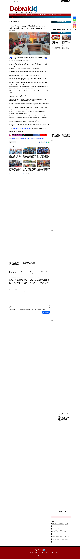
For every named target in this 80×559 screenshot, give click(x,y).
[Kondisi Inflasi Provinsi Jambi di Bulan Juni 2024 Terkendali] (29, 217)
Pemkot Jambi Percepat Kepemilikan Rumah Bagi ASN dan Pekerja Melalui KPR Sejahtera (18, 280)
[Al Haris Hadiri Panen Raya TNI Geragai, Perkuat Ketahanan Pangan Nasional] (66, 89)
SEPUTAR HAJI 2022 (64, 536)
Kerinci (65, 17)
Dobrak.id (11, 57)
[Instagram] (74, 25)
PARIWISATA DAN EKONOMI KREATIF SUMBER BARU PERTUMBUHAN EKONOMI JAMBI (63, 419)
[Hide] (75, 29)
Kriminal (33, 14)
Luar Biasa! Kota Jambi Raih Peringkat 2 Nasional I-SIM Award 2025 (38, 277)
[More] (74, 27)
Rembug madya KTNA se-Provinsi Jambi (22, 128)
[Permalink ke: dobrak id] (10, 30)
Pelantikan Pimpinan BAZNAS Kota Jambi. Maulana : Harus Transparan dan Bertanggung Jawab (39, 272)
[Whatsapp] (74, 20)
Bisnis (67, 523)
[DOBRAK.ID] (23, 8)
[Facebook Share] (39, 142)
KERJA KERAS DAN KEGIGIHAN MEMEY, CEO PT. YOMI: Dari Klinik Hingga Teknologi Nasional (64, 413)
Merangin (42, 17)
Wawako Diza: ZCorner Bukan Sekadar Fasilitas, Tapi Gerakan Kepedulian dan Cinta (18, 272)
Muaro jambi (23, 17)
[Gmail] (74, 22)
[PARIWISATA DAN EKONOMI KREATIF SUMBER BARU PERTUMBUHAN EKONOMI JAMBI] (54, 418)
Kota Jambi (17, 17)
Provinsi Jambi (30, 138)
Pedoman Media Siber (46, 552)
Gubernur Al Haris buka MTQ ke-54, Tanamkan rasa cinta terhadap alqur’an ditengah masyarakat (39, 283)
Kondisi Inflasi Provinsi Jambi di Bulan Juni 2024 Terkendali (29, 263)
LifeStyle (59, 14)
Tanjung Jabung (52, 17)
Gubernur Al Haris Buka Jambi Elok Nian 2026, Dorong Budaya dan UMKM (55, 135)
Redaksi (27, 552)
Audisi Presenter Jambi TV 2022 (58, 523)
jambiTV (65, 526)
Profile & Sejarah (52, 14)
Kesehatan (54, 528)
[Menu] (10, 1)
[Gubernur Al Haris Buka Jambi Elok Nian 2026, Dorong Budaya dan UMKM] (55, 89)
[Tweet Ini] (42, 142)
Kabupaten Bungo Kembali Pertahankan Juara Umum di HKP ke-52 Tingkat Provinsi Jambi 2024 (43, 156)
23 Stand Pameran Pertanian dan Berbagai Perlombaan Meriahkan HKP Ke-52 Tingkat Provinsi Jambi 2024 (15, 169)
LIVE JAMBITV (65, 1)
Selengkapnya (61, 516)
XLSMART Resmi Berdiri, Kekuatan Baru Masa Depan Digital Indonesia (64, 512)
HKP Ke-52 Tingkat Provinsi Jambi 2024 (18, 138)
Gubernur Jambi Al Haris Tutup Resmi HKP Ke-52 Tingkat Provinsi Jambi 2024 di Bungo (29, 156)
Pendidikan (54, 534)
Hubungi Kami (38, 552)
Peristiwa (28, 14)
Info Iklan (32, 552)
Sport (41, 14)
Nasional (16, 14)
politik (64, 534)
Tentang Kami (55, 552)
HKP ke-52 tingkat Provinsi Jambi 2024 (38, 58)
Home (23, 552)
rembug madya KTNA (39, 138)
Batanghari (29, 17)
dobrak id (13, 30)
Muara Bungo (36, 17)
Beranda (11, 14)
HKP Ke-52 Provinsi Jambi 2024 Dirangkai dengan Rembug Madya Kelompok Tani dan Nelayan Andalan (43, 169)
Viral (11, 17)
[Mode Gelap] (70, 1)
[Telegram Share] (46, 142)
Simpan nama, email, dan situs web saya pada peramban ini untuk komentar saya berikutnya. (27, 309)
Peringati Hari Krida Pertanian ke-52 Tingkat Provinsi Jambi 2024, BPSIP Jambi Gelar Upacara (29, 169)
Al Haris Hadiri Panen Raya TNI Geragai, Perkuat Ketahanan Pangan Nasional (66, 135)
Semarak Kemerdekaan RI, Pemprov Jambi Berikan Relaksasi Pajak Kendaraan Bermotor (55, 42)
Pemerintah (22, 14)
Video (57, 541)
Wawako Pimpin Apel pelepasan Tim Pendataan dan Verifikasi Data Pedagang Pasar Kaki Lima (39, 280)
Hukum (37, 14)
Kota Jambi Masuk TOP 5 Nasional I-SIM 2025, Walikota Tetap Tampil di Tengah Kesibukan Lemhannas (18, 283)
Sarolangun (59, 17)
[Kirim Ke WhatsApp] (49, 142)
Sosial (66, 539)
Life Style (64, 528)
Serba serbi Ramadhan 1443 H (58, 539)
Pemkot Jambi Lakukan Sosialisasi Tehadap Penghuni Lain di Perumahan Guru (18, 277)
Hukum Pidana (59, 526)
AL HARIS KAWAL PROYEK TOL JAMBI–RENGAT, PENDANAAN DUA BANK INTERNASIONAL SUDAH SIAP (66, 42)
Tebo (47, 17)
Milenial (45, 14)
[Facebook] (74, 18)
